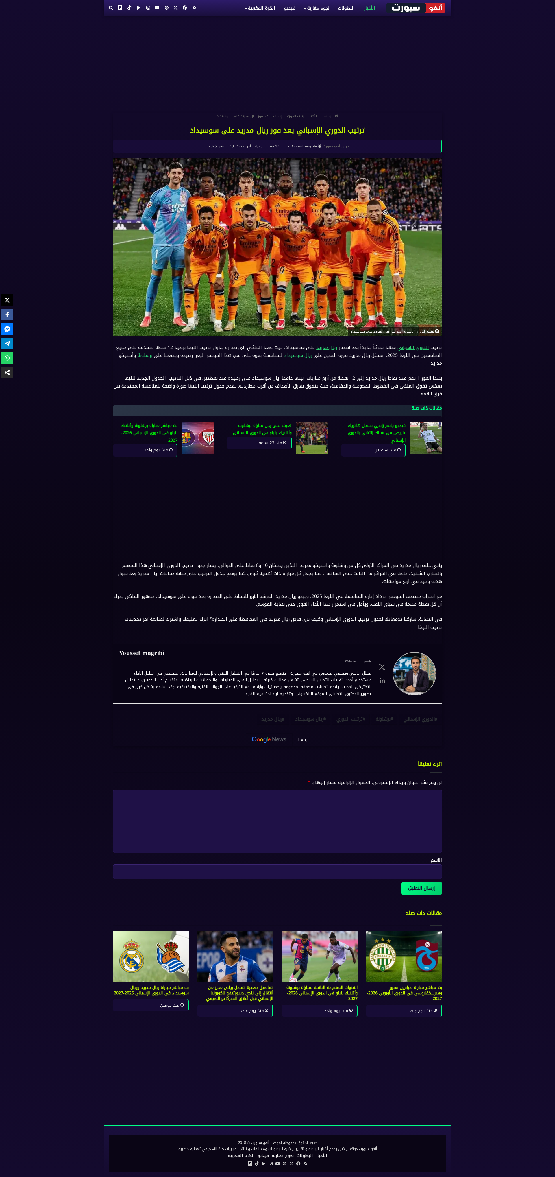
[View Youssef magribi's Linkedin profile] (382, 680)
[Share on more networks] (7, 372)
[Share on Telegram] (7, 343)
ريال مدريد (326, 347)
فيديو (289, 8)
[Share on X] (7, 300)
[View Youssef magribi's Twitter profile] (382, 667)
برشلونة (145, 355)
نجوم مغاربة (318, 8)
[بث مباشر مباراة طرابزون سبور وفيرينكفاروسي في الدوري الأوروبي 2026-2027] (404, 956)
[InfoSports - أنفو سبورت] (416, 8)
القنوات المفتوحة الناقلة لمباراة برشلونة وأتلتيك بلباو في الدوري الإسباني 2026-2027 (322, 993)
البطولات (346, 8)
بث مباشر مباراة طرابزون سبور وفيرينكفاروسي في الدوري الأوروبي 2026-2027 (404, 993)
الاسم (436, 859)
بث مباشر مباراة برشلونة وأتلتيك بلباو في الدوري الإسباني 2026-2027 (149, 433)
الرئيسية (328, 116)
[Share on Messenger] (7, 329)
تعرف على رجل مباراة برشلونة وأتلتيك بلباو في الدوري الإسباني (262, 429)
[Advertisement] (277, 62)
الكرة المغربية (261, 8)
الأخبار (369, 8)
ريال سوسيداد (298, 355)
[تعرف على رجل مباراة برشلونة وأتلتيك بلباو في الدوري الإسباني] (312, 438)
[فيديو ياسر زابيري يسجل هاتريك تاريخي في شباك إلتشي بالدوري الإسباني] (426, 438)
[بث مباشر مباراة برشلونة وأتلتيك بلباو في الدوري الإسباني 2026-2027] (198, 438)
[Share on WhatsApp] (7, 358)
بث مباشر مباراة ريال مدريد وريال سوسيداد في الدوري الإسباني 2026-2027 (151, 990)
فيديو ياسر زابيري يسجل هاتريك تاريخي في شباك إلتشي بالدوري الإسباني (377, 433)
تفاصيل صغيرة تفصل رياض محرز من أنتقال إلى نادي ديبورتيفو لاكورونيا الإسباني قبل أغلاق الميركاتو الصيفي (239, 993)
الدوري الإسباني (413, 347)
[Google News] (269, 739)
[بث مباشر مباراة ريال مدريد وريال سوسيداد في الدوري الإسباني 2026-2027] (151, 956)
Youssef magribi (304, 146)
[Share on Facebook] (7, 314)
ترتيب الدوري (349, 719)
